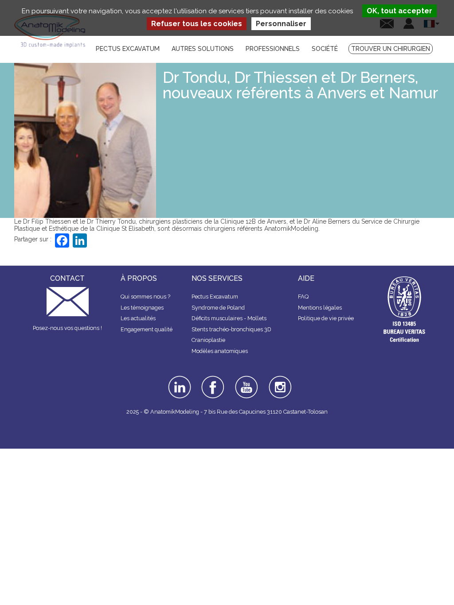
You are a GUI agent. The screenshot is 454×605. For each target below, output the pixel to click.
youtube (245, 379)
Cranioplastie (208, 340)
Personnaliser (281, 23)
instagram (279, 382)
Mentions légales (320, 307)
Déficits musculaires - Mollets (229, 318)
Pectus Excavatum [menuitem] (128, 48)
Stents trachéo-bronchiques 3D (231, 329)
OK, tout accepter (399, 11)
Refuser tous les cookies (196, 23)
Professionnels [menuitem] (273, 48)
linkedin (178, 379)
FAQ (303, 296)
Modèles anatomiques (220, 351)
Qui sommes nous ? (145, 296)
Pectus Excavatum (215, 296)
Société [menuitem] (325, 48)
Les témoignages (142, 307)
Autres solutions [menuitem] (203, 48)
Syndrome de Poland (218, 307)
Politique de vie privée (326, 318)
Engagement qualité (146, 329)
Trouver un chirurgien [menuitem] (390, 48)
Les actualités (138, 318)
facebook (212, 379)
